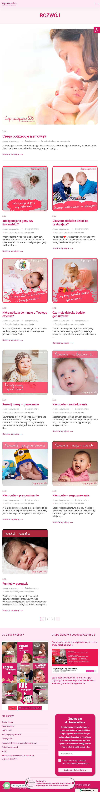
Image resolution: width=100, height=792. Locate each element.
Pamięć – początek (15, 583)
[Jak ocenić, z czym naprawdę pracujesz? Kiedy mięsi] (40, 673)
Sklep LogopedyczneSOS (11, 735)
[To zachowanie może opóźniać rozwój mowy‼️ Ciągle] (25, 673)
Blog (4, 131)
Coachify (41, 788)
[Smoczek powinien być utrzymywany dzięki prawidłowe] (40, 693)
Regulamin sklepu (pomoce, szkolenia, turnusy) (20, 743)
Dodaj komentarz (32, 141)
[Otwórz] (96, 4)
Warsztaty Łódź (8, 726)
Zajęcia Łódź (6, 730)
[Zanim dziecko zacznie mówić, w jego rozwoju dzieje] (25, 652)
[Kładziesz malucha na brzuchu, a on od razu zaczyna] (9, 693)
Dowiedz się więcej (10, 154)
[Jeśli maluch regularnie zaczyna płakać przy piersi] (9, 652)
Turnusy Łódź (7, 739)
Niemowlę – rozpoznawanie (70, 495)
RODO (4, 751)
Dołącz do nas (7, 722)
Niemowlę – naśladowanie (69, 404)
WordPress (65, 788)
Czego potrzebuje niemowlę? (24, 136)
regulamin (66, 763)
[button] (97, 30)
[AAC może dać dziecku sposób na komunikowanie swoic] (25, 693)
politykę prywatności (81, 763)
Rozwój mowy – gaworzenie (20, 404)
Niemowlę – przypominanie (20, 495)
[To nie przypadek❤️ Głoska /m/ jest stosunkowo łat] (40, 652)
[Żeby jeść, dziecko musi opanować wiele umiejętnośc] (9, 673)
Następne (58, 619)
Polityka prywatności (10, 747)
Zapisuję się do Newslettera (75, 770)
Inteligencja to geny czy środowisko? (17, 222)
